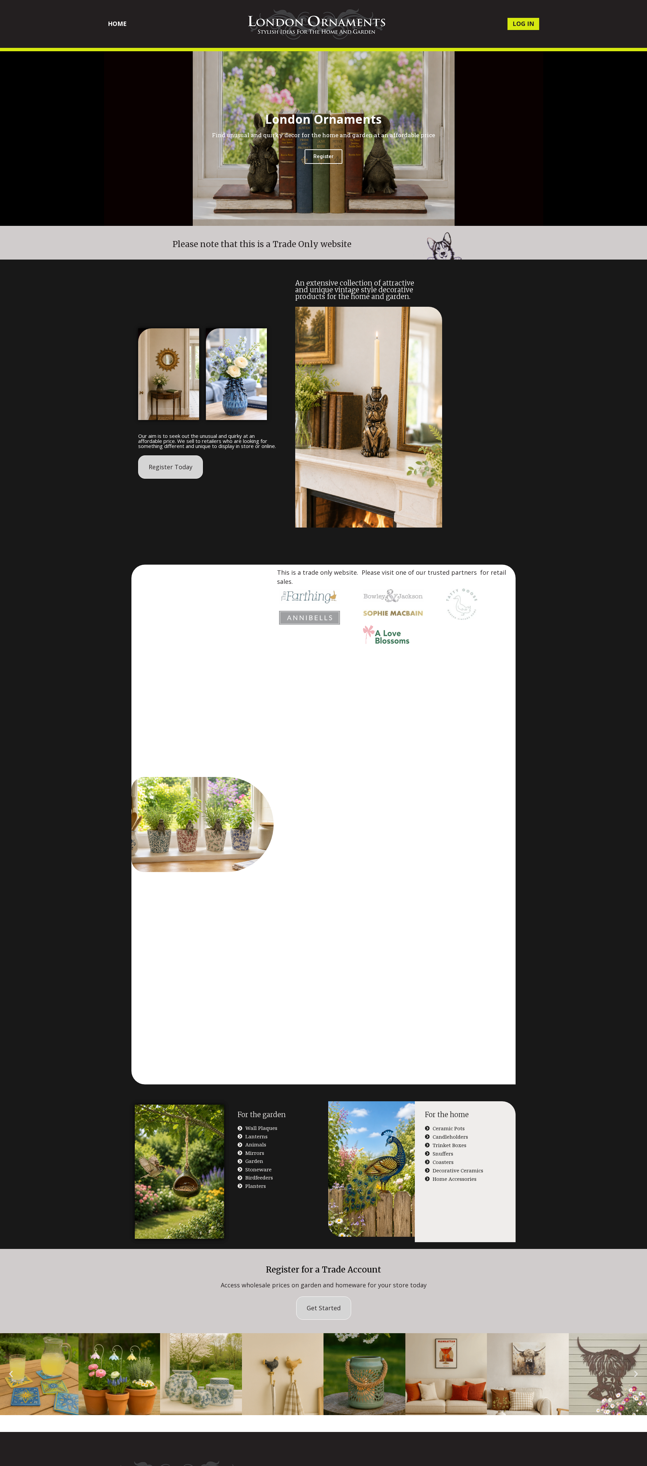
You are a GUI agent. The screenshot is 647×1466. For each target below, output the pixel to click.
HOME (117, 24)
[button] (11, 1374)
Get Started (324, 1308)
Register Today (170, 467)
